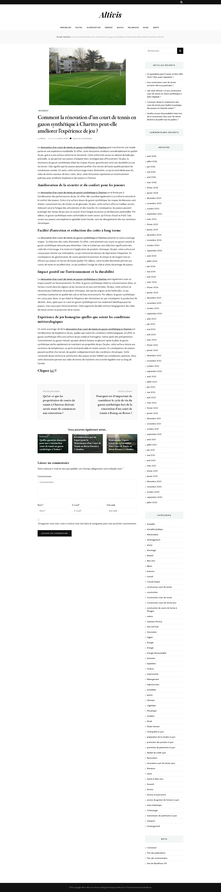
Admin (43, 138)
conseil (150, 576)
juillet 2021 (152, 445)
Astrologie (151, 550)
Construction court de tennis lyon (161, 603)
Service (150, 789)
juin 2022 (151, 387)
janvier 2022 (152, 413)
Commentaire (44, 476)
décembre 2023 (154, 298)
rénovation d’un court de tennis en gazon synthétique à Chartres (74, 279)
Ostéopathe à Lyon (155, 732)
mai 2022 (151, 392)
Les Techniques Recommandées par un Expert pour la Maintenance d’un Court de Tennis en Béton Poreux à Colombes (87, 441)
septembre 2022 (154, 371)
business (43, 111)
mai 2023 (151, 329)
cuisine (150, 616)
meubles (150, 716)
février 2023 (152, 345)
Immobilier (65, 27)
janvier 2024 (152, 292)
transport (151, 821)
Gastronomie (152, 674)
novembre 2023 (154, 303)
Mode (146, 27)
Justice (150, 695)
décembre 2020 (154, 481)
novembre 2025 (154, 203)
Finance (150, 669)
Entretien (151, 658)
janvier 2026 (152, 193)
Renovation (152, 758)
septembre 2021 (154, 434)
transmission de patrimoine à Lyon (162, 815)
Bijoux (120, 27)
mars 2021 (151, 465)
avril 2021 (151, 460)
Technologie (152, 810)
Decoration (152, 632)
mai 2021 (151, 455)
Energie (109, 27)
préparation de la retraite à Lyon (161, 737)
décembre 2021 (154, 418)
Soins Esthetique (154, 805)
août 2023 (151, 319)
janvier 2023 (152, 350)
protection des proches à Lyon (160, 742)
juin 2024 (151, 266)
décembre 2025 (154, 198)
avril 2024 (151, 277)
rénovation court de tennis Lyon (161, 763)
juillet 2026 (152, 161)
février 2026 (152, 187)
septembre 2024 (154, 250)
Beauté (150, 555)
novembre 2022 (154, 361)
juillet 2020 (152, 502)
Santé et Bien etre (155, 779)
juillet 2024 (152, 261)
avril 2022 (151, 397)
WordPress (147, 887)
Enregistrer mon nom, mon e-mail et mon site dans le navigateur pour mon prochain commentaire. (87, 523)
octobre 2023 (153, 308)
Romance (151, 768)
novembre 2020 (154, 486)
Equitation (151, 663)
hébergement (153, 679)
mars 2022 (152, 403)
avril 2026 (151, 177)
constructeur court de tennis (159, 587)
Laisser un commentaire (82, 138)
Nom (40, 505)
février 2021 (152, 471)
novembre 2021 (154, 424)
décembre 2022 (154, 355)
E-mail (76, 505)
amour (149, 545)
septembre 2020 (154, 497)
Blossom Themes (125, 887)
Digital (78, 27)
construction (152, 592)
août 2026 (151, 156)
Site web (111, 505)
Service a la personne (156, 794)
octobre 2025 (153, 208)
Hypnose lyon (153, 684)
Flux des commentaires (157, 858)
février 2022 (152, 408)
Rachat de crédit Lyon (156, 753)
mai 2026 (151, 172)
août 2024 (151, 256)
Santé (156, 27)
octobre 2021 (153, 429)
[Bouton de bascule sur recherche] (181, 2)
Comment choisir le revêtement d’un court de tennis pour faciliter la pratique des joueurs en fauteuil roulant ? (164, 105)
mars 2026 (152, 182)
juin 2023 (151, 324)
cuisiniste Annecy (154, 621)
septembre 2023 (154, 313)
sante (149, 773)
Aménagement (153, 540)
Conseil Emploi (153, 582)
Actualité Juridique (155, 529)
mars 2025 (152, 219)
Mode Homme (153, 726)
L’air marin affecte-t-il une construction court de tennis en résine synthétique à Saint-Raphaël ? (164, 93)
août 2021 (151, 439)
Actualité (151, 524)
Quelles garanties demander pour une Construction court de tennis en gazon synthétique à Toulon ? (53, 445)
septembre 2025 (154, 214)
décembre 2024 (154, 235)
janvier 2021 (152, 476)
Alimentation (94, 27)
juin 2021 (151, 450)
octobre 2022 (153, 366)
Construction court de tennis (159, 597)
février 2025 (152, 224)
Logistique (151, 705)
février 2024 (152, 287)
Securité (150, 784)
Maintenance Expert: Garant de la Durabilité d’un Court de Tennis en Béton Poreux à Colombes (121, 445)
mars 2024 (152, 282)
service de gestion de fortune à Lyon (163, 800)
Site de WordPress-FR (157, 863)
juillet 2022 (152, 382)
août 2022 (151, 376)
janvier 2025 (152, 229)
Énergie (150, 642)
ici (52, 370)
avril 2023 (151, 334)
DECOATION (152, 627)
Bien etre (151, 561)
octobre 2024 (153, 245)
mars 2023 (151, 340)
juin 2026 (151, 166)
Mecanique (133, 27)
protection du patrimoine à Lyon (161, 747)
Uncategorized (153, 826)
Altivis (111, 14)
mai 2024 (151, 271)
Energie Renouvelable (156, 653)
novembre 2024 (154, 240)
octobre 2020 (153, 492)
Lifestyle (151, 700)
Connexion (152, 847)
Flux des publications (156, 853)
